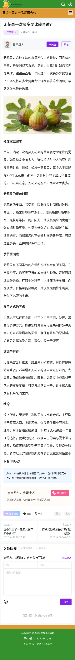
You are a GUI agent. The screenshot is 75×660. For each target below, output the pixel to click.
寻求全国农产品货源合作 (19, 13)
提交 (66, 602)
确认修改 (67, 557)
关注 (53, 44)
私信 (66, 44)
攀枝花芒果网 (47, 632)
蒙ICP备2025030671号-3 (37, 638)
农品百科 (11, 32)
